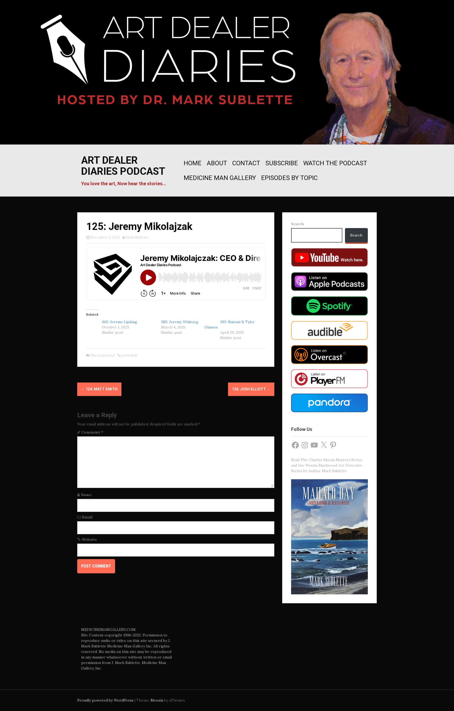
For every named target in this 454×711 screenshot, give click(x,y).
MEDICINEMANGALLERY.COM (108, 629)
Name (86, 494)
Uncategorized (102, 355)
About (217, 163)
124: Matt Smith (99, 389)
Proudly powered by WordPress (105, 700)
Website (89, 539)
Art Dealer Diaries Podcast (123, 165)
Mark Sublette (137, 237)
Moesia (157, 700)
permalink (128, 355)
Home (193, 163)
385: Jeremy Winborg (179, 322)
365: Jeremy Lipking (119, 322)
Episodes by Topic (289, 178)
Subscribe (281, 163)
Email (87, 517)
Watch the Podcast (335, 163)
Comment (92, 432)
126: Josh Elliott (251, 389)
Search (297, 223)
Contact (246, 163)
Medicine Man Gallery (220, 178)
